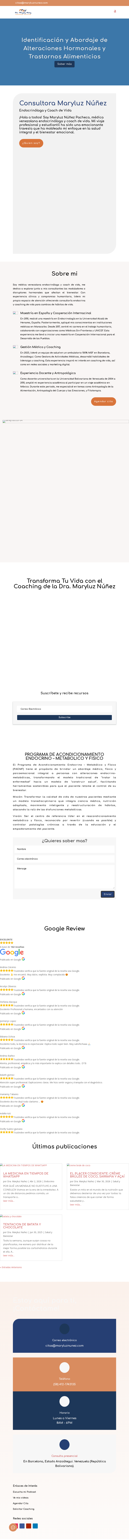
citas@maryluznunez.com (64, 1345)
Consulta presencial (64, 1456)
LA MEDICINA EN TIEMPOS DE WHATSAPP (45, 651)
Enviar (108, 894)
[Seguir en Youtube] (28, 1525)
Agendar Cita (20, 1503)
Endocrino (64, 656)
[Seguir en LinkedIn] (35, 1525)
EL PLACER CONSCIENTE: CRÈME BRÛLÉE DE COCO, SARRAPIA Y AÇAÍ (97, 1175)
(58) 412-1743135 (64, 1384)
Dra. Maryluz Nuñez (32, 656)
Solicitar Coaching (23, 1509)
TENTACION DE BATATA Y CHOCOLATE (22, 1226)
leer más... (23, 668)
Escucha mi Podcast (24, 1492)
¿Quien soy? (31, 143)
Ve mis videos (20, 1498)
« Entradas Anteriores (30, 679)
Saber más (64, 64)
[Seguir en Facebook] (22, 1525)
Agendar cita (103, 401)
